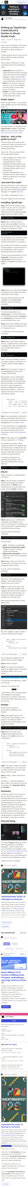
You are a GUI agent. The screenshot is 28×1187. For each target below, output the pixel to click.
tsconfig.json (5, 412)
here (22, 422)
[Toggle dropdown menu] (25, 865)
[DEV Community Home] (6, 2)
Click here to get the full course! (11, 133)
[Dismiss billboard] (26, 1149)
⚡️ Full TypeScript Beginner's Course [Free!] (12, 1058)
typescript (17, 39)
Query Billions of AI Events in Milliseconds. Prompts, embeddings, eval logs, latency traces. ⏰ (14, 977)
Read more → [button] (6, 1146)
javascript (10, 39)
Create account (21, 2)
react (3, 39)
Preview (15, 944)
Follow (14, 1021)
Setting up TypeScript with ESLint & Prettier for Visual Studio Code (12, 1067)
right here (21, 79)
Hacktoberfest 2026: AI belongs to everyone (13, 897)
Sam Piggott (8, 18)
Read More (5, 926)
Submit (7, 944)
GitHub (17, 412)
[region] (14, 404)
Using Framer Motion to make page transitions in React (11, 1050)
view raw (24, 412)
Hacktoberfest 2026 (9, 1135)
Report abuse (19, 948)
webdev (4, 42)
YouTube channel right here (14, 851)
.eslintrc (4, 654)
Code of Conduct (9, 948)
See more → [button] (5, 1007)
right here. (19, 192)
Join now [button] (5, 1184)
